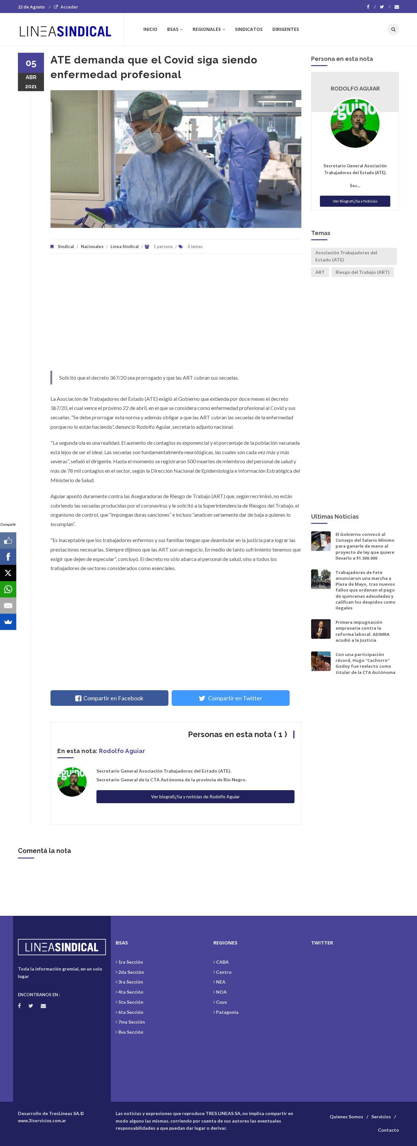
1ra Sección (130, 962)
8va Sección (130, 1032)
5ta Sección (130, 1002)
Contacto (388, 1130)
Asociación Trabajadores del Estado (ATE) (346, 256)
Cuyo (221, 1002)
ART (320, 272)
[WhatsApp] (8, 589)
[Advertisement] (175, 315)
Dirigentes (285, 29)
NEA (220, 982)
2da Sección (131, 972)
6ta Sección (130, 1012)
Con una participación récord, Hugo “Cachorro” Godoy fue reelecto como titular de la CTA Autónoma (365, 663)
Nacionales (92, 246)
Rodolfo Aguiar (122, 751)
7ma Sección (131, 1022)
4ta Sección (130, 992)
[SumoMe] (8, 622)
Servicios (381, 1116)
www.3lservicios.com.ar (42, 1120)
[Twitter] (385, 7)
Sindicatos (249, 29)
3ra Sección (130, 982)
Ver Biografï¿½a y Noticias (355, 201)
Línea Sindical (124, 246)
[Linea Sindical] (70, 29)
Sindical (66, 246)
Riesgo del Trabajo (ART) (363, 272)
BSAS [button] (173, 29)
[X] (8, 573)
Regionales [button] (207, 29)
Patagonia (227, 1012)
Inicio (150, 29)
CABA (222, 962)
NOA (221, 992)
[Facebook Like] (8, 540)
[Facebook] (371, 7)
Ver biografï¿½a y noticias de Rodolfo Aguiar (195, 796)
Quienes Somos (346, 1116)
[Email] (8, 605)
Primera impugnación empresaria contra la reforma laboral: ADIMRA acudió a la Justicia (363, 631)
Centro (224, 972)
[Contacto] (397, 7)
